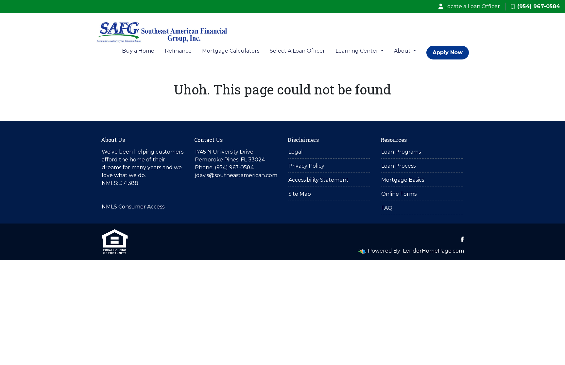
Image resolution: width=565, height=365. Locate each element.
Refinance (178, 51)
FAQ (386, 208)
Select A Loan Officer (297, 51)
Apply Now (448, 52)
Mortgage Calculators (230, 51)
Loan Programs (401, 152)
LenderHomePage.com (433, 251)
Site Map (299, 194)
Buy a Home (138, 51)
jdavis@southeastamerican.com (236, 175)
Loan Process (398, 166)
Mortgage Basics (402, 180)
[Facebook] (462, 239)
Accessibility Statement (318, 180)
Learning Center (357, 51)
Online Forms (399, 194)
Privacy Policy (306, 166)
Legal (295, 152)
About (403, 51)
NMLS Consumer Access (133, 207)
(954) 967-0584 (538, 6)
